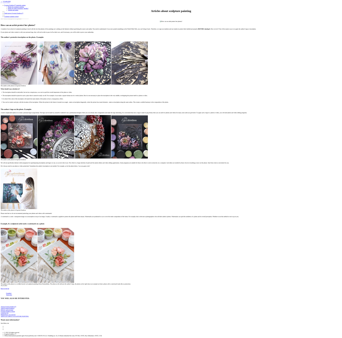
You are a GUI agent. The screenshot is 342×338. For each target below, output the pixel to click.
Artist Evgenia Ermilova (7, 308)
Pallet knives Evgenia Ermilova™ (13, 13)
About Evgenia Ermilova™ (8, 306)
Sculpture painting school (11, 16)
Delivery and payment (7, 310)
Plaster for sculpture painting (16, 7)
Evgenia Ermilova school (8, 311)
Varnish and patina (13, 10)
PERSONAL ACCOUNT (8, 315)
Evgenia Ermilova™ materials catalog (15, 5)
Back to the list (5, 288)
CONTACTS (4, 313)
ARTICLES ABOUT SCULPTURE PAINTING (15, 316)
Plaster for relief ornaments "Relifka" (18, 8)
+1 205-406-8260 (6, 1)
